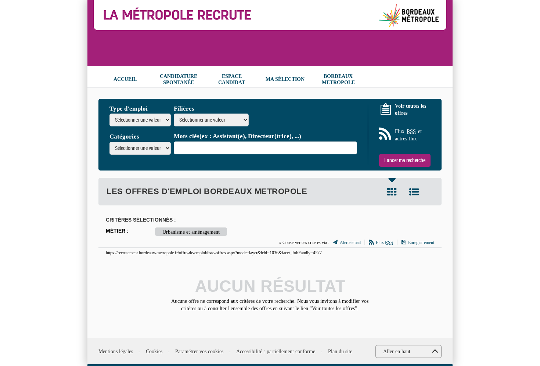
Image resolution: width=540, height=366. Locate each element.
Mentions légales (115, 351)
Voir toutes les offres (410, 109)
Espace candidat (231, 79)
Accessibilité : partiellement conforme (275, 351)
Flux (384, 242)
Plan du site (340, 351)
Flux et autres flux (408, 135)
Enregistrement (421, 242)
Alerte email (350, 242)
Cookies (154, 351)
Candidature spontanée (178, 79)
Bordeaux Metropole (338, 79)
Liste (414, 191)
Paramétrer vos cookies (199, 351)
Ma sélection (285, 79)
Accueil (125, 79)
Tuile (391, 191)
